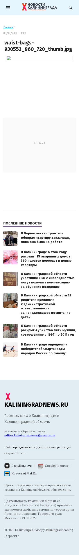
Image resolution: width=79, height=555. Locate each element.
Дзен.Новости (21, 466)
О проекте (11, 536)
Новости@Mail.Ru (23, 473)
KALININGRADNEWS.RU (36, 404)
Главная (8, 27)
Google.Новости (56, 466)
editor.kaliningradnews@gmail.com (29, 435)
